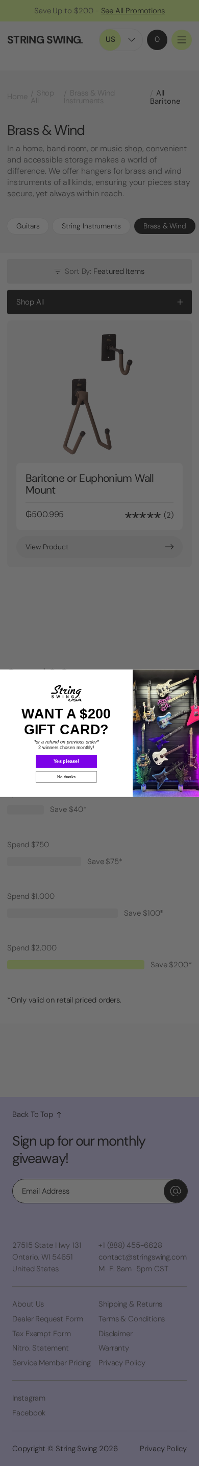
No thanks (66, 777)
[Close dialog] (194, 674)
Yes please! (67, 761)
